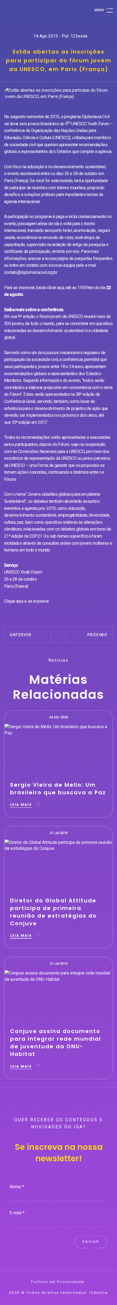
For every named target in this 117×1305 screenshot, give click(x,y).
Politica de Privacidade (57, 1281)
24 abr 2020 (58, 717)
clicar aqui (55, 287)
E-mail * (17, 1212)
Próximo (97, 635)
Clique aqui (13, 601)
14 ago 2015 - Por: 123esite (60, 36)
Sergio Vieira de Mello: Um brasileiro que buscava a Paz (58, 788)
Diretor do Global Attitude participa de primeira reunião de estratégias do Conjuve (53, 912)
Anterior (20, 635)
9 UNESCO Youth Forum (87, 123)
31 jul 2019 (58, 833)
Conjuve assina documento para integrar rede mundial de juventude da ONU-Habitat (55, 1042)
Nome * (17, 1186)
